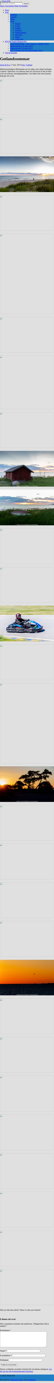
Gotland (13, 17)
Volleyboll (19, 39)
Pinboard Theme (16, 1380)
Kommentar (5, 1330)
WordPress (31, 1380)
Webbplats (4, 1360)
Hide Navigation (21, 6)
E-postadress (6, 1355)
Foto (7, 12)
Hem (7, 10)
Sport (12, 21)
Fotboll (18, 28)
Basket (17, 24)
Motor (17, 37)
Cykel (17, 26)
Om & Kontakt (11, 53)
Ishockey (18, 35)
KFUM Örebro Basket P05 (16, 41)
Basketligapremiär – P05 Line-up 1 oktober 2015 (29, 44)
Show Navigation (7, 6)
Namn (3, 1351)
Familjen (13, 15)
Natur (12, 19)
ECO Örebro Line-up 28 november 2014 (26, 50)
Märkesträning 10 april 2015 (21, 48)
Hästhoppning (20, 32)
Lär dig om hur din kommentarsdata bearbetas (26, 1370)
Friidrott (18, 30)
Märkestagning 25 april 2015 (21, 46)
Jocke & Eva (5, 65)
